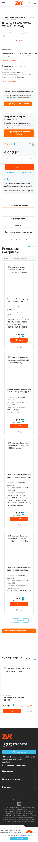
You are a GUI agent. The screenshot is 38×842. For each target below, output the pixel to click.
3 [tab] (21, 40)
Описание (18, 212)
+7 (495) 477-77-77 (13, 744)
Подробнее (29, 836)
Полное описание (8, 60)
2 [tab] (19, 40)
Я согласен (19, 839)
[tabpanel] (14, 36)
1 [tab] (16, 40)
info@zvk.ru (7, 762)
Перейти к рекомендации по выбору (19, 133)
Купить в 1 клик (27, 173)
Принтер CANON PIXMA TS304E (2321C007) (14, 699)
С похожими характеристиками (18, 232)
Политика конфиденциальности (15, 765)
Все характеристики (9, 82)
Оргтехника (14, 17)
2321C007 (8, 695)
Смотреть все (28, 659)
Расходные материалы (18, 205)
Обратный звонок (19, 752)
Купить (21, 167)
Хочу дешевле (11, 173)
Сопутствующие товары (18, 239)
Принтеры (22, 17)
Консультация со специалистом (17, 104)
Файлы (18, 225)
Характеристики (18, 218)
